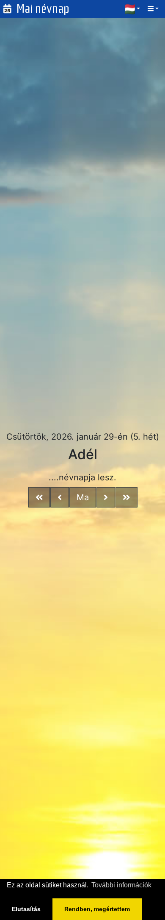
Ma (83, 497)
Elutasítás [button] (26, 909)
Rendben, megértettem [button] (97, 909)
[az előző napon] (59, 497)
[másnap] (105, 497)
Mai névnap (42, 9)
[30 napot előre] (127, 497)
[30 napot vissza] (39, 497)
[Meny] (153, 8)
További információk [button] (121, 885)
